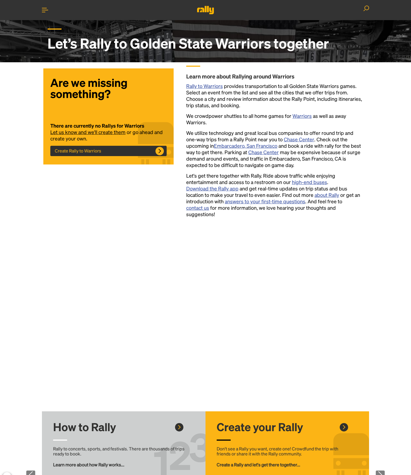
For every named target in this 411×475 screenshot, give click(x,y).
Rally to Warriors (204, 86)
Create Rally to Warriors (78, 151)
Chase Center (299, 139)
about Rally (327, 195)
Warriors (302, 116)
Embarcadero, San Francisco (245, 145)
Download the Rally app (212, 188)
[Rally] (205, 10)
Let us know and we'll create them (88, 132)
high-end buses (309, 182)
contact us (197, 207)
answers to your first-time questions (265, 201)
